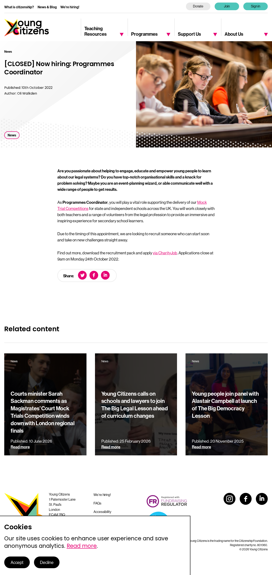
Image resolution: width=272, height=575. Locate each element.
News (12, 135)
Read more (82, 546)
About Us (234, 34)
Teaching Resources (95, 31)
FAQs (97, 503)
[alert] (95, 545)
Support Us (189, 34)
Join (227, 6)
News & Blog (47, 7)
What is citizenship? (19, 7)
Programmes (144, 34)
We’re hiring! (69, 7)
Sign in (255, 6)
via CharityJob (165, 252)
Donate (198, 6)
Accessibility (102, 512)
